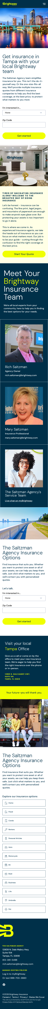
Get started (24, 135)
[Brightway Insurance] (9, 4)
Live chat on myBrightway (18, 500)
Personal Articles (15, 838)
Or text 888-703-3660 (14, 978)
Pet (9, 909)
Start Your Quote (24, 254)
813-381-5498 (9, 959)
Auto (10, 847)
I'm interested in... (11, 107)
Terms (15, 997)
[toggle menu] (44, 4)
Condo (11, 820)
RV (9, 865)
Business (12, 882)
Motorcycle (12, 856)
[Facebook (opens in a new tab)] (3, 984)
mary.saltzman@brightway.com (21, 437)
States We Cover (37, 997)
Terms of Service (22, 1002)
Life (10, 891)
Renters (11, 829)
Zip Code (7, 120)
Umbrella (12, 900)
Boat (10, 874)
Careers (6, 997)
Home (10, 803)
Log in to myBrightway (13, 973)
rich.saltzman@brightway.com (21, 375)
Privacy (23, 997)
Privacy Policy (7, 1002)
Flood (10, 812)
